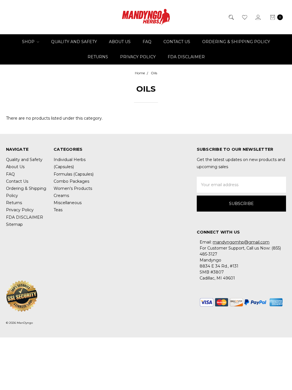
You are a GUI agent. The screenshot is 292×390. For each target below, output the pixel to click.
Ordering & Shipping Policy (236, 41)
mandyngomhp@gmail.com (241, 242)
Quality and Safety (74, 41)
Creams (61, 195)
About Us (120, 41)
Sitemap (14, 224)
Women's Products (73, 188)
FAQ (147, 41)
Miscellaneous (68, 202)
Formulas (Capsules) (74, 174)
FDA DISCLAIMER (186, 56)
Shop (29, 41)
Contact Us (176, 41)
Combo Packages (71, 181)
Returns (98, 56)
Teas (58, 209)
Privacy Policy (138, 56)
